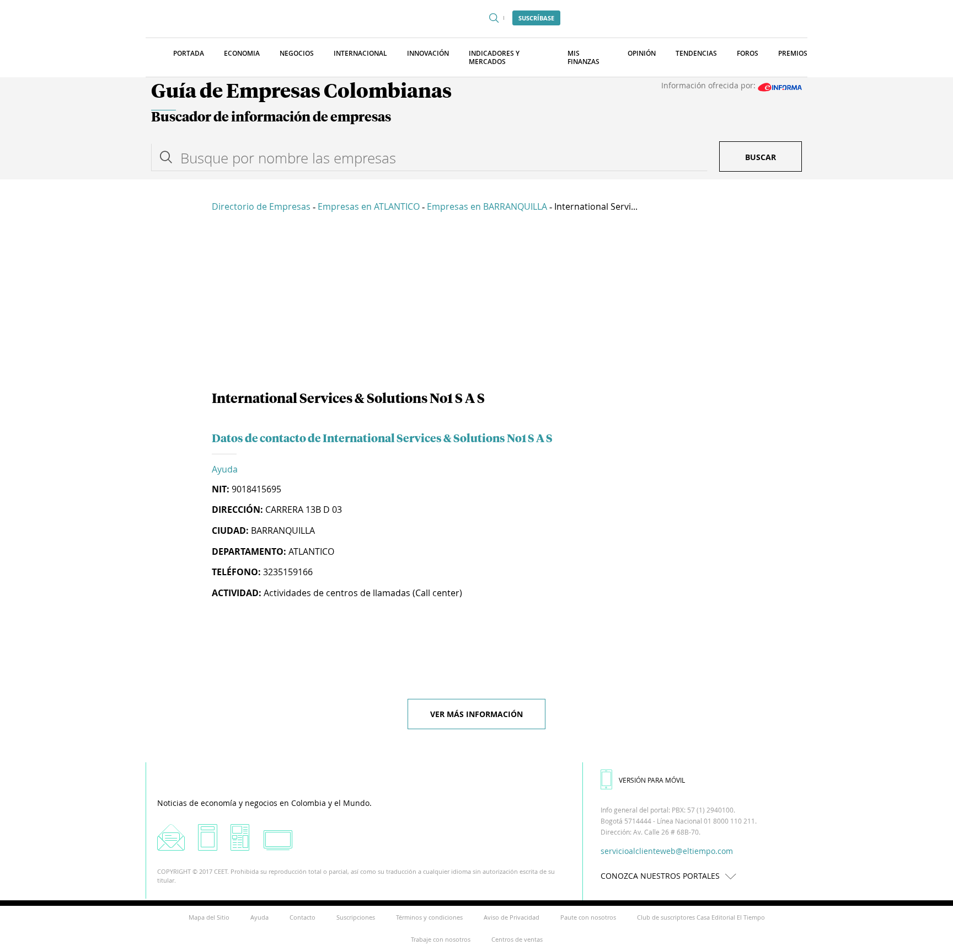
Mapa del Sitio (209, 917)
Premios (792, 53)
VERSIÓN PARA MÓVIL (652, 780)
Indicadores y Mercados (494, 57)
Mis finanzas (583, 57)
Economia (242, 53)
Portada (188, 53)
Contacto (302, 917)
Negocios (297, 53)
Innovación (428, 53)
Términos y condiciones (429, 917)
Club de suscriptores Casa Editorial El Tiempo (701, 917)
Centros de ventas (517, 939)
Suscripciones (355, 917)
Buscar (760, 157)
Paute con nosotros (588, 917)
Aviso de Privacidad (511, 917)
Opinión (642, 53)
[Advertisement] (476, 303)
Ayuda (225, 469)
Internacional (360, 53)
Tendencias (696, 53)
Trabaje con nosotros (440, 939)
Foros (747, 53)
